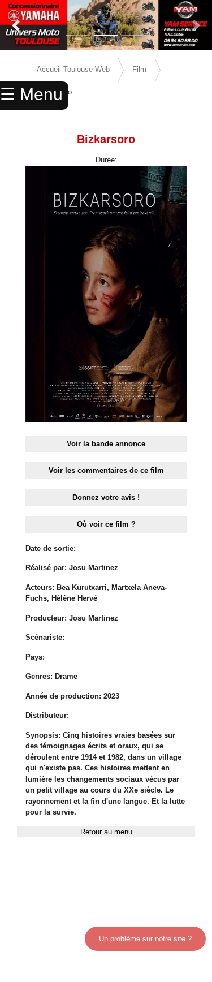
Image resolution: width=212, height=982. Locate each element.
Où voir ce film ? (106, 524)
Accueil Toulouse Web (73, 69)
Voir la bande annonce (106, 444)
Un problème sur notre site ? (145, 938)
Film (139, 69)
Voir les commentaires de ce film (106, 470)
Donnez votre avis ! (106, 497)
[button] (16, 25)
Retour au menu (106, 832)
